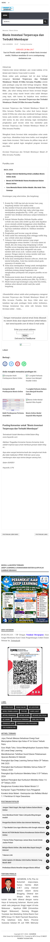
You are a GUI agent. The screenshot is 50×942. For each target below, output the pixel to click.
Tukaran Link (7, 855)
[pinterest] (17, 363)
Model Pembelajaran (10, 711)
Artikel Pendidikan (9, 715)
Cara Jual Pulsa (37, 719)
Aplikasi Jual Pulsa (39, 715)
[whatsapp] (23, 363)
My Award (6, 719)
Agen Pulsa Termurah (21, 719)
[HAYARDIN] (7, 9)
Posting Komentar (26, 44)
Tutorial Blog (8, 707)
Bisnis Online (21, 707)
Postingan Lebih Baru (10, 534)
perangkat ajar (8, 723)
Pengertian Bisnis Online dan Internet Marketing (21, 822)
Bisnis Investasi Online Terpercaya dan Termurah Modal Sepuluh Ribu (25, 88)
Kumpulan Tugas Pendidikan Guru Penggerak (20, 790)
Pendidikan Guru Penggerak (27, 723)
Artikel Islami (24, 715)
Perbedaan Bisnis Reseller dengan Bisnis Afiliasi (21, 868)
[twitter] (11, 363)
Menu (5, 15)
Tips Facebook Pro (9, 727)
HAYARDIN (32, 934)
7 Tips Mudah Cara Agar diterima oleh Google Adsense (23, 827)
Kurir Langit (34, 711)
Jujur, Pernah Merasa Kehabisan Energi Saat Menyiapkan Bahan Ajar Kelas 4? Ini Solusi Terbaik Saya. (23, 741)
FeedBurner (30, 338)
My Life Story (34, 707)
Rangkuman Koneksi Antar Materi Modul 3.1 (20, 786)
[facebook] (5, 363)
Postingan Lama (41, 534)
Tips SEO (24, 711)
